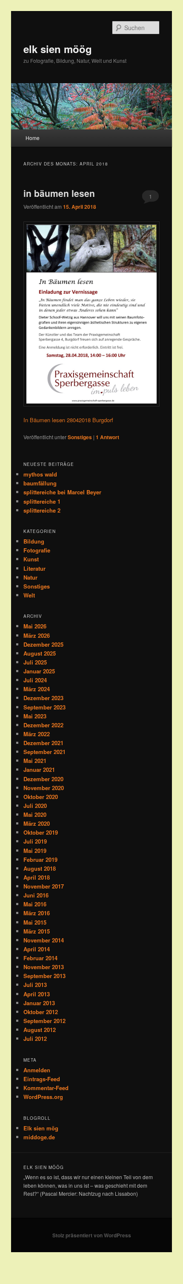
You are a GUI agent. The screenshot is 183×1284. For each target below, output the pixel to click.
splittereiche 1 (41, 501)
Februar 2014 (40, 958)
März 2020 (36, 823)
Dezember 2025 (43, 644)
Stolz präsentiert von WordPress (91, 1235)
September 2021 (44, 752)
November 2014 (43, 940)
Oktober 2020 (40, 797)
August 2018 (39, 868)
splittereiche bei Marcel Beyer (62, 492)
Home (33, 137)
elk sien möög (57, 49)
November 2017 (43, 886)
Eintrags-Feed (41, 1079)
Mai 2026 (34, 626)
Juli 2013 (35, 985)
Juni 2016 (36, 895)
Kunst (31, 559)
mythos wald (40, 474)
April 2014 (36, 949)
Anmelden (36, 1070)
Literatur (34, 568)
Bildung (33, 541)
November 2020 (43, 788)
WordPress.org (43, 1097)
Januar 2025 (39, 671)
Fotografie (36, 550)
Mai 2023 (34, 716)
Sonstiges (80, 437)
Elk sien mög (40, 1128)
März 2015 (36, 931)
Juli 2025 (35, 662)
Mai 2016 (34, 904)
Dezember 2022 (43, 725)
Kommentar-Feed (46, 1088)
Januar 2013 (39, 1003)
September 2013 (44, 976)
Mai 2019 (34, 851)
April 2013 (36, 994)
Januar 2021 (39, 769)
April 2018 (36, 877)
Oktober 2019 (40, 832)
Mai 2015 (34, 922)
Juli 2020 (35, 806)
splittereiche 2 (41, 510)
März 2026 (36, 635)
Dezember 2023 (43, 698)
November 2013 (43, 967)
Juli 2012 (35, 1038)
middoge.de (39, 1137)
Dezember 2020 (43, 779)
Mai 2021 (34, 761)
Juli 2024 (35, 680)
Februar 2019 (40, 859)
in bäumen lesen (59, 193)
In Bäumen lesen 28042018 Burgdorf (68, 420)
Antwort (107, 437)
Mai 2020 (34, 814)
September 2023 (44, 707)
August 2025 (39, 653)
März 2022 (36, 734)
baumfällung (40, 483)
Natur (30, 577)
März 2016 (36, 913)
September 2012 (44, 1021)
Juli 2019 (35, 841)
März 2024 (36, 689)
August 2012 (39, 1030)
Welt (29, 595)
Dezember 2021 (43, 743)
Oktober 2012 (40, 1012)
